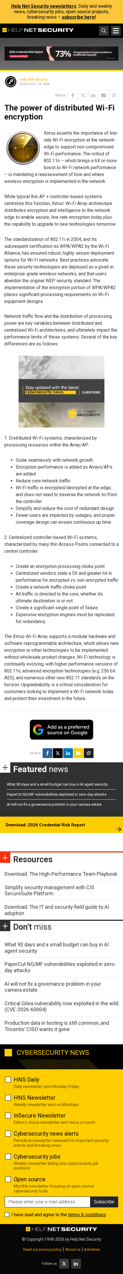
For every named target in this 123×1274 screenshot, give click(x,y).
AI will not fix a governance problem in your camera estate (54, 804)
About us (72, 1249)
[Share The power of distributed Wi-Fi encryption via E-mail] (103, 95)
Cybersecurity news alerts (46, 1133)
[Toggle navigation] (116, 31)
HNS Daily (26, 1079)
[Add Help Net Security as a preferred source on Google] (114, 95)
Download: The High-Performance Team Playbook (61, 874)
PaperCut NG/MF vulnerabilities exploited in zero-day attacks (56, 794)
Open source (29, 1179)
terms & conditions (87, 1214)
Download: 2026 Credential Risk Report (45, 825)
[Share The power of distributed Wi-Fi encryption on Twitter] (83, 95)
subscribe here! (79, 17)
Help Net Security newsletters (43, 6)
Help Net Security (33, 79)
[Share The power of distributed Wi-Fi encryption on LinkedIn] (93, 95)
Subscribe (104, 1201)
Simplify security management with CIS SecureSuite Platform (49, 890)
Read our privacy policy (42, 1249)
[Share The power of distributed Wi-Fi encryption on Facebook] (73, 95)
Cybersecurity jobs (37, 1156)
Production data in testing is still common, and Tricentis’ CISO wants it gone (57, 1026)
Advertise (92, 1249)
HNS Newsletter (34, 1097)
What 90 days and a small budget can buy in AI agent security (57, 784)
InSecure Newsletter (40, 1115)
